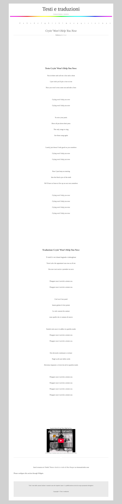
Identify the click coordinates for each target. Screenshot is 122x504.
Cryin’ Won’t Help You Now (61, 30)
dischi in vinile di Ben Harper (65, 467)
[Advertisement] (61, 51)
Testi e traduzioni (61, 9)
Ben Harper (64, 35)
